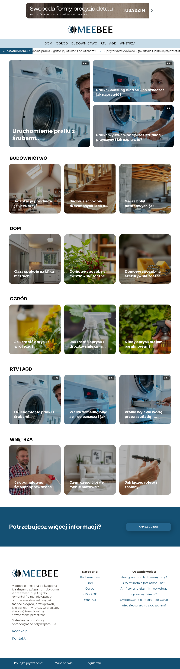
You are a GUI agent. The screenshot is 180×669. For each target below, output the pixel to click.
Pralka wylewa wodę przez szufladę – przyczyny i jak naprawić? (129, 137)
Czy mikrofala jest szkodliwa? (144, 583)
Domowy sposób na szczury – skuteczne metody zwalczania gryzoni (143, 274)
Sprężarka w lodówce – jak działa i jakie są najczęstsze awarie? (106, 51)
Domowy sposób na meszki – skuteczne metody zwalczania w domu (89, 274)
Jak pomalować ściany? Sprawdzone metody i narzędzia (33, 484)
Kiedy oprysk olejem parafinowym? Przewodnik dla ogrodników (143, 344)
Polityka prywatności (28, 663)
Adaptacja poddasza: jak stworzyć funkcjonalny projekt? (34, 203)
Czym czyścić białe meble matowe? (86, 484)
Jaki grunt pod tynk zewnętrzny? (144, 577)
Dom (15, 228)
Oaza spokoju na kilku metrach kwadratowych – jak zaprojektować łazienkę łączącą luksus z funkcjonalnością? (34, 274)
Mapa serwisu (65, 663)
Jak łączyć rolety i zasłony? (141, 484)
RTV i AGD (21, 369)
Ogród (18, 299)
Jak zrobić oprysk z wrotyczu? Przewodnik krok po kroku (32, 344)
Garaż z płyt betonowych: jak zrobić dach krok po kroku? (143, 203)
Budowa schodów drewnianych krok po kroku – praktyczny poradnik (88, 203)
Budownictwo (28, 158)
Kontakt (19, 638)
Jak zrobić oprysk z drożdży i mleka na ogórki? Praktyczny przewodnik (87, 344)
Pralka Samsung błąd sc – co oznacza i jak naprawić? (130, 92)
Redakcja (20, 631)
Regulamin (93, 663)
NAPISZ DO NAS (149, 526)
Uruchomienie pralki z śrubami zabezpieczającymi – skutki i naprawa (43, 134)
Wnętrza (21, 439)
